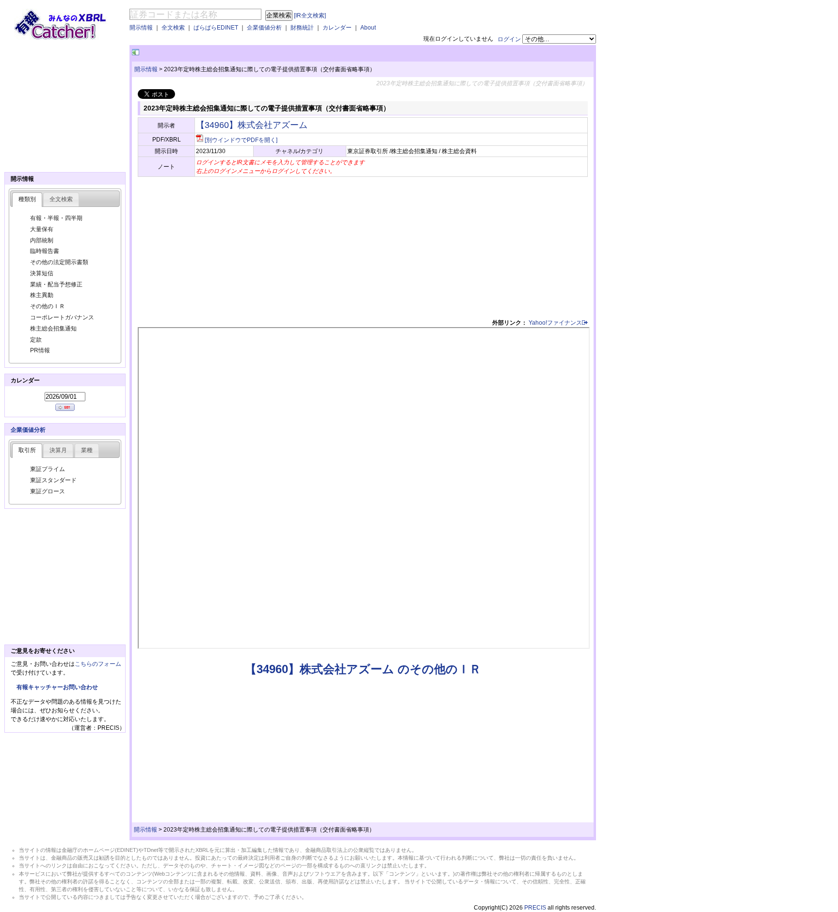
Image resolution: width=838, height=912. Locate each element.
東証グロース (47, 491)
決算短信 (41, 273)
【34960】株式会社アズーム (251, 125)
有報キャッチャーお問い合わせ (57, 687)
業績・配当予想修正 (56, 284)
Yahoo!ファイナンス (555, 322)
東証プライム (47, 469)
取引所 (27, 450)
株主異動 (41, 295)
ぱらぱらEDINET (215, 27)
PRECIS (535, 907)
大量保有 (41, 229)
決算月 (58, 450)
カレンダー (337, 27)
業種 (87, 450)
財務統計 (302, 27)
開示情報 (141, 27)
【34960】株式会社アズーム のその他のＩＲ (363, 669)
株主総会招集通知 (53, 328)
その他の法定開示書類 (59, 262)
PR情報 (40, 350)
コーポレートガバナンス (62, 317)
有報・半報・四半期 (56, 218)
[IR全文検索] (310, 15)
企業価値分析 (264, 27)
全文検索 (173, 27)
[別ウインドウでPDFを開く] (241, 140)
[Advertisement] (254, 52)
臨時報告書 (44, 251)
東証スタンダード (53, 480)
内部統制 (41, 240)
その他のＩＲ (47, 306)
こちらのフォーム (98, 663)
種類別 (27, 199)
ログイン (509, 39)
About (368, 27)
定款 (36, 339)
